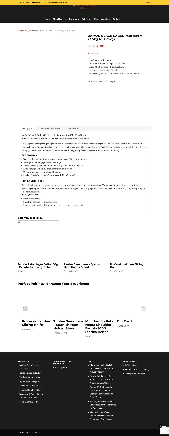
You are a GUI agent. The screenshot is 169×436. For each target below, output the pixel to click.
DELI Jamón (29, 31)
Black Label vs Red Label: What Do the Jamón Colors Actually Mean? (102, 368)
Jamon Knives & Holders (30, 373)
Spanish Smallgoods (28, 402)
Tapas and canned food (29, 385)
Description (27, 128)
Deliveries (86, 19)
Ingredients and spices (29, 381)
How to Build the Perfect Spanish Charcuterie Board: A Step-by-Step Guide (102, 379)
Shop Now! (58, 19)
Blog (96, 19)
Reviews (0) (74, 128)
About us (105, 19)
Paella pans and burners (30, 377)
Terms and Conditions (135, 374)
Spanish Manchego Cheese (31, 390)
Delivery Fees (131, 365)
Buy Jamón (74, 19)
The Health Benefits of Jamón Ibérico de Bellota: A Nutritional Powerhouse (102, 415)
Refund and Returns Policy (137, 369)
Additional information (50, 128)
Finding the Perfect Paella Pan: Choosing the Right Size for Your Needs (103, 404)
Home (47, 19)
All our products (62, 367)
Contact (116, 19)
